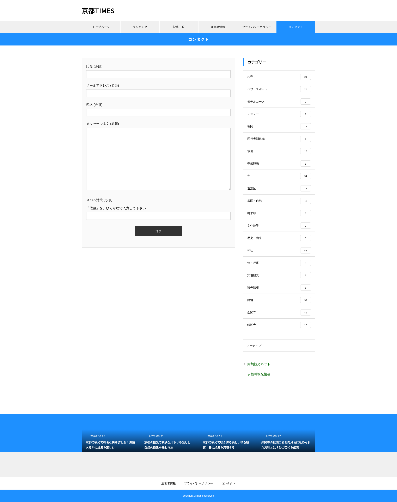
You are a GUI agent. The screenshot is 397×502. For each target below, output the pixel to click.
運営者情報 (218, 27)
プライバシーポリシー (256, 27)
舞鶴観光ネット (258, 364)
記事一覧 (179, 27)
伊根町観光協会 (258, 374)
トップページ (101, 27)
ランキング (140, 27)
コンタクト (295, 27)
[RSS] (85, 496)
